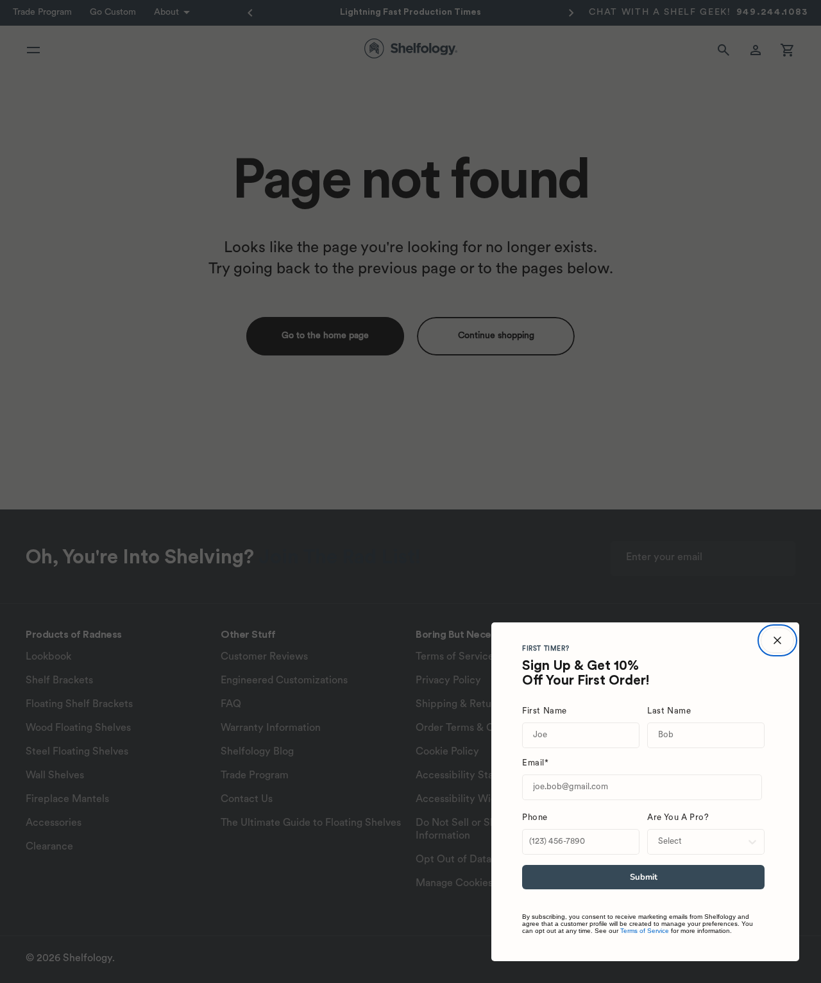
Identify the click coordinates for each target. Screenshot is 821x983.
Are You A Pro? (678, 818)
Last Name (669, 711)
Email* (535, 763)
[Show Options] (752, 842)
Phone (535, 818)
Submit (643, 877)
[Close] (777, 640)
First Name (544, 711)
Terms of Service (644, 930)
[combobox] (702, 842)
